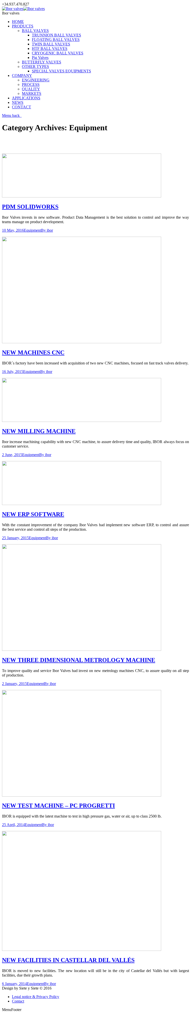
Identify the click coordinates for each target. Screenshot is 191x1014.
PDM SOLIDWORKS (30, 206)
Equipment (32, 230)
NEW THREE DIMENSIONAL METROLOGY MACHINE (78, 660)
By (47, 230)
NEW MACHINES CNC (33, 352)
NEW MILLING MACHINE (39, 431)
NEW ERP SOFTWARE (33, 514)
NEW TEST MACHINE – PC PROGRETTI (58, 805)
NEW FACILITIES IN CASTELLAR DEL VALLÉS (68, 960)
